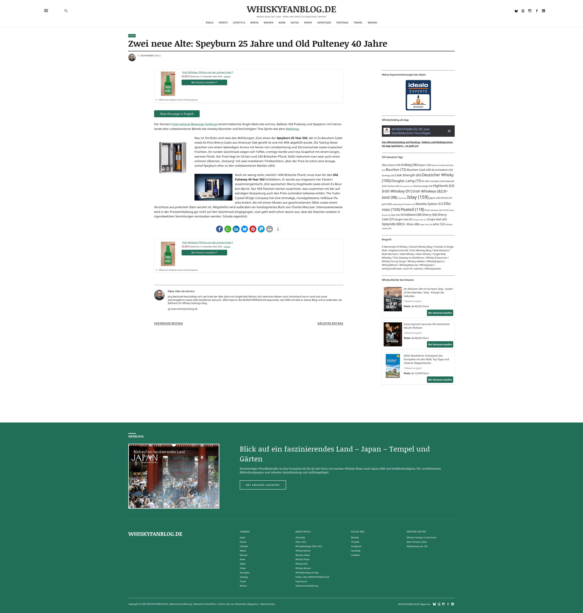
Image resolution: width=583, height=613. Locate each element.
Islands (402, 198)
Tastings (342, 22)
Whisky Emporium (436, 257)
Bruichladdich (442, 170)
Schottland (411, 215)
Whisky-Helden (416, 261)
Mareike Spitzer (429, 204)
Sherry (429, 215)
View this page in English (177, 114)
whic (439, 224)
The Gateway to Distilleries (409, 257)
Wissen (372, 22)
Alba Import (391, 165)
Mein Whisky (423, 254)
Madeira (410, 204)
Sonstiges (324, 22)
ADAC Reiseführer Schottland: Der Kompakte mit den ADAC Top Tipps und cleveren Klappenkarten (426, 359)
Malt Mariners (390, 254)
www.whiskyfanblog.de (184, 309)
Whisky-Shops (302, 559)
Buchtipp (388, 175)
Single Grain (420, 220)
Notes (295, 22)
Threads (523, 14)
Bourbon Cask (419, 170)
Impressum (301, 581)
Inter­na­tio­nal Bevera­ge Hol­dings (194, 124)
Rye (395, 214)
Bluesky (516, 14)
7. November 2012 (149, 55)
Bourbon (396, 169)
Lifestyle (239, 22)
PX (446, 210)
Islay (417, 197)
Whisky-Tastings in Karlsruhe (421, 537)
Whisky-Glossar (303, 568)
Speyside (392, 224)
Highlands (443, 186)
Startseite (300, 537)
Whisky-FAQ (301, 563)
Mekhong (292, 129)
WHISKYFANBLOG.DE (291, 8)
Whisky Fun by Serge (394, 261)
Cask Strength (408, 175)
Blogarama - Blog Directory (261, 604)
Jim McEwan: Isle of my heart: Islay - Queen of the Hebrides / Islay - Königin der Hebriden (428, 292)
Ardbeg (409, 165)
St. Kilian (410, 224)
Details (227, 76)
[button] (219, 229)
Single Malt (437, 219)
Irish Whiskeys (428, 191)
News (282, 22)
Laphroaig (398, 204)
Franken (393, 186)
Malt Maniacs (441, 250)
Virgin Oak (425, 224)
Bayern (424, 165)
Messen (268, 22)
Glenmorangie (422, 185)
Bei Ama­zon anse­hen (204, 82)
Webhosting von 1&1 (417, 546)
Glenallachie (406, 186)
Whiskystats (427, 265)
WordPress (211, 604)
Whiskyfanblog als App (307, 572)
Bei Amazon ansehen (263, 484)
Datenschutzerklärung (306, 585)
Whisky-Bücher (303, 550)
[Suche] (66, 10)
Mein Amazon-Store (417, 541)
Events (223, 22)
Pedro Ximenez (433, 210)
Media (254, 22)
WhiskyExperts (435, 261)
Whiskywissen (433, 268)
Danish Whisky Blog (421, 246)
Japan (434, 197)
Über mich (300, 541)
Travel (358, 22)
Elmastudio (240, 604)
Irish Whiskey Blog (420, 250)
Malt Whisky (407, 254)
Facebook (536, 14)
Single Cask (404, 219)
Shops (308, 22)
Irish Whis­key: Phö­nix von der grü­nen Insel (207, 72)
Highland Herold (398, 250)
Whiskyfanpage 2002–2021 (308, 546)
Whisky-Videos (302, 555)
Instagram (529, 14)
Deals (209, 22)
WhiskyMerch (389, 265)
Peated (412, 209)
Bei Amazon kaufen (440, 312)
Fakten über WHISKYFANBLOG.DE (312, 576)
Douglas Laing (406, 180)
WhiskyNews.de (409, 265)
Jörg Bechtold (184, 291)
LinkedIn (543, 14)
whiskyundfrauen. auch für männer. (402, 268)
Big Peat (436, 165)
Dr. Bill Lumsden (433, 181)
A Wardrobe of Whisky (394, 246)
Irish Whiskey (397, 191)
